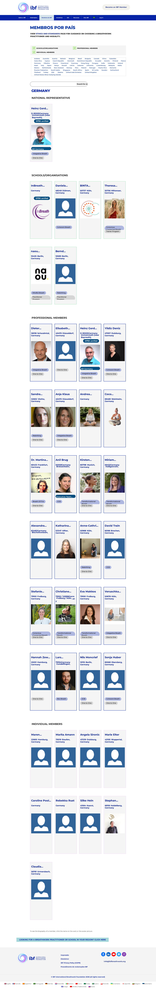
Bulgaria (88, 58)
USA (53, 72)
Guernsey (74, 63)
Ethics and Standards (48, 34)
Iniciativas (59, 17)
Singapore (66, 70)
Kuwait (64, 65)
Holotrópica (33, 17)
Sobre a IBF (22, 17)
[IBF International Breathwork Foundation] (37, 13)
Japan (49, 65)
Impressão (65, 955)
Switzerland (114, 70)
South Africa (77, 70)
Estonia (107, 61)
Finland (115, 61)
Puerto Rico (102, 68)
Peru (76, 68)
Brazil (80, 58)
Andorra (37, 58)
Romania (113, 68)
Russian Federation (41, 70)
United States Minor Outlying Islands (47, 74)
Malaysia (111, 65)
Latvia (72, 65)
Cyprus (47, 61)
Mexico (36, 68)
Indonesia (111, 63)
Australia (46, 58)
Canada (96, 58)
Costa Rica (38, 61)
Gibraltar (47, 63)
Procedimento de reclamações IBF (74, 967)
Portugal (92, 68)
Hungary (95, 63)
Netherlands (46, 68)
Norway (69, 68)
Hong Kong (85, 63)
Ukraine (60, 72)
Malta (120, 65)
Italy (42, 65)
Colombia (112, 58)
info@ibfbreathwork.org (115, 961)
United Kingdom (91, 72)
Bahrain (63, 58)
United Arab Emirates (74, 72)
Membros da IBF (47, 17)
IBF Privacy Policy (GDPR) (70, 963)
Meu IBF (86, 17)
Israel (36, 65)
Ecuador (98, 61)
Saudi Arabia (55, 70)
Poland (83, 68)
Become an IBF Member (116, 7)
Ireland (120, 63)
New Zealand (59, 68)
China (104, 58)
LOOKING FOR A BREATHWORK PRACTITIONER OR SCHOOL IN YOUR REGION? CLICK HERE (62, 940)
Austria (54, 58)
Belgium (72, 58)
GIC (68, 17)
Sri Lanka (95, 70)
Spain (87, 70)
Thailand (37, 72)
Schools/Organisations (47, 48)
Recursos (76, 17)
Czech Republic (58, 61)
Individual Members (45, 52)
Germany (37, 63)
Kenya (56, 65)
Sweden (104, 70)
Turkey (45, 72)
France (123, 61)
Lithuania (89, 65)
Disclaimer (65, 959)
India (103, 63)
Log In (101, 17)
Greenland (64, 63)
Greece (55, 63)
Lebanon (80, 65)
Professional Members (87, 48)
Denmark (70, 61)
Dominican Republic (84, 61)
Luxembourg (100, 65)
